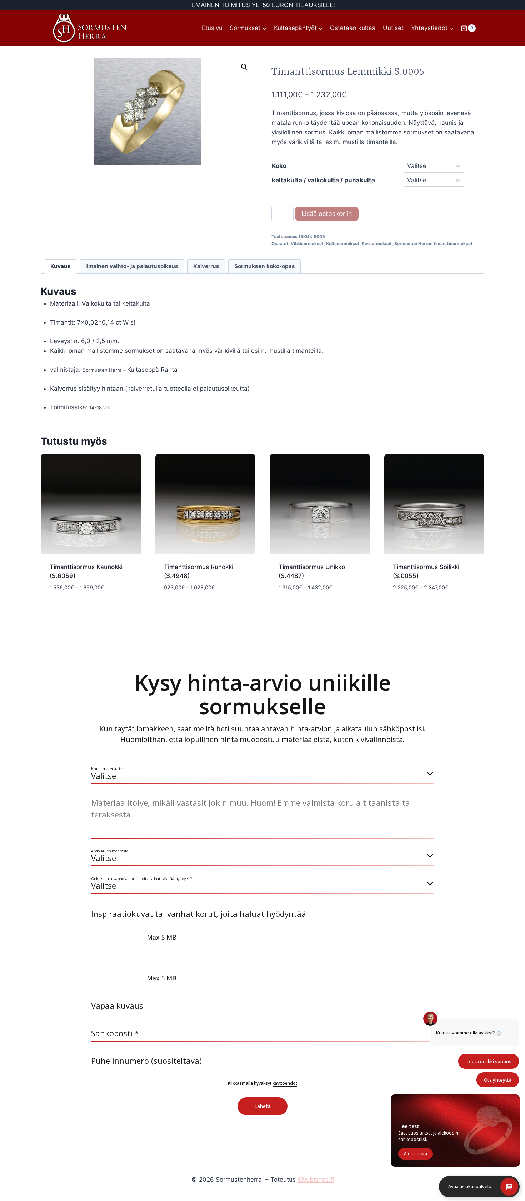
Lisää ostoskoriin (326, 213)
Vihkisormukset (307, 243)
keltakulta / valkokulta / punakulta (323, 180)
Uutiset (393, 27)
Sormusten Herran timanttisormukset (433, 243)
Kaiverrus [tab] (206, 266)
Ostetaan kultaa (353, 27)
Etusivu (212, 27)
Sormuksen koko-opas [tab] (264, 266)
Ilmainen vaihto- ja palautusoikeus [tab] (131, 266)
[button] (244, 66)
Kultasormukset (342, 243)
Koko (279, 165)
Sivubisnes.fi (316, 1179)
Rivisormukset (377, 243)
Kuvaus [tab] (60, 266)
